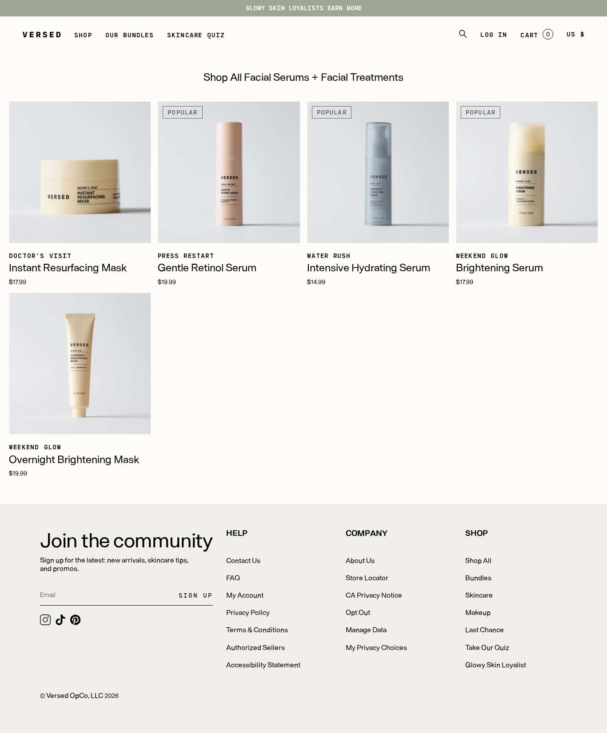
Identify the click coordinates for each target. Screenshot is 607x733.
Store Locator (367, 577)
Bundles (478, 577)
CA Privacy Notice (374, 594)
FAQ (233, 577)
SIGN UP (196, 595)
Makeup (478, 612)
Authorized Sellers (255, 647)
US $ (576, 34)
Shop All (478, 560)
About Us (360, 560)
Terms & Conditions (257, 629)
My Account (245, 594)
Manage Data (366, 629)
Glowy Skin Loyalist (495, 664)
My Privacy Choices (376, 647)
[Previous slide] (15, 8)
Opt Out (358, 612)
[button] (83, 34)
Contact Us (243, 560)
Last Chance (484, 629)
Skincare (479, 594)
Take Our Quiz (487, 647)
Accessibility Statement (263, 664)
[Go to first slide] (591, 8)
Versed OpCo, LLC (74, 695)
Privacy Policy (248, 612)
